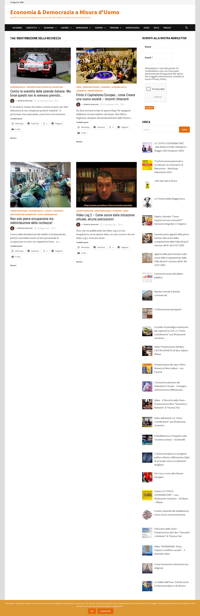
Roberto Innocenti (25, 101)
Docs (156, 27)
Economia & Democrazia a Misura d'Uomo (64, 12)
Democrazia (82, 27)
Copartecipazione (18, 211)
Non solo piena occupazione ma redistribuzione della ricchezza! (31, 221)
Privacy (167, 27)
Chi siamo (17, 27)
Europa (99, 27)
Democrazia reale (91, 87)
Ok (92, 611)
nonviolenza (132, 27)
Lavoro (65, 27)
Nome (148, 46)
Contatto (31, 27)
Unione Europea (94, 90)
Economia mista (17, 87)
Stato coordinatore (47, 214)
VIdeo (125, 211)
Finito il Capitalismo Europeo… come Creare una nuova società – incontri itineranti (105, 97)
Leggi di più (105, 611)
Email (149, 57)
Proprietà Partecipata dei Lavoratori (44, 87)
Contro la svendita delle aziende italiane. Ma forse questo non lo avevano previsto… (40, 93)
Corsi (78, 87)
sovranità (81, 90)
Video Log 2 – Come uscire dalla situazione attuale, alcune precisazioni (105, 217)
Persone (114, 27)
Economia (49, 27)
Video (146, 27)
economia (105, 87)
